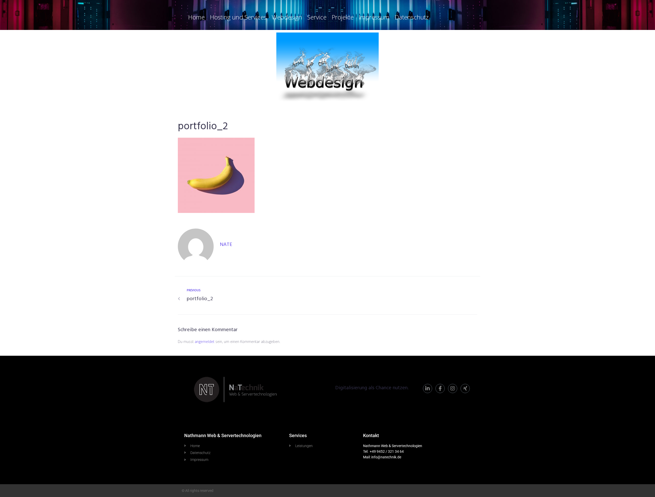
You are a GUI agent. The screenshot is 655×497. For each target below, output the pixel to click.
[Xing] (465, 388)
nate (226, 245)
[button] (11, 485)
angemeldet (204, 341)
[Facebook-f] (440, 388)
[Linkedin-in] (427, 388)
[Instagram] (452, 388)
